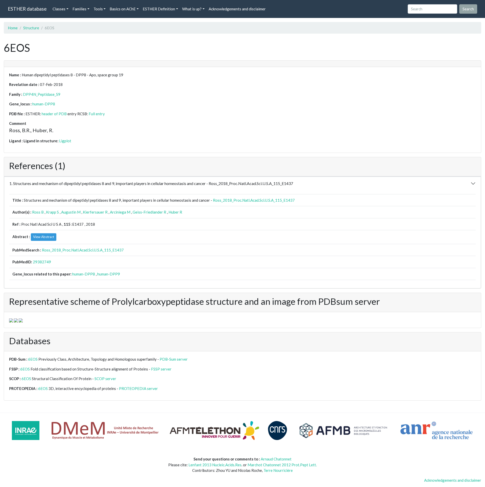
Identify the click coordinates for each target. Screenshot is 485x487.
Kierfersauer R (95, 212)
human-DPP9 (108, 274)
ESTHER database (27, 9)
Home (13, 28)
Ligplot (65, 140)
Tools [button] (98, 9)
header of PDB (54, 113)
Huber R (175, 212)
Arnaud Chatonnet (276, 459)
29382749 (42, 262)
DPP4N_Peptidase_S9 (41, 94)
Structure (31, 28)
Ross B (38, 212)
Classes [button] (59, 9)
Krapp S (52, 212)
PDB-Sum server (174, 359)
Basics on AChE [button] (123, 9)
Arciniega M (120, 212)
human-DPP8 (43, 104)
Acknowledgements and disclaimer (237, 9)
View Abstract (43, 237)
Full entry (97, 113)
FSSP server (161, 369)
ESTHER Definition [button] (159, 9)
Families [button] (79, 9)
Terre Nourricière (278, 470)
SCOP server (105, 378)
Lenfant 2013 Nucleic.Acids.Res (214, 464)
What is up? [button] (192, 9)
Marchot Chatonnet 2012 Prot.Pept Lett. (282, 464)
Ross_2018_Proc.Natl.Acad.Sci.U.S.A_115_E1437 (254, 200)
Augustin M (71, 212)
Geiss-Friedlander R (149, 212)
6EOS (33, 359)
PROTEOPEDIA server (138, 388)
